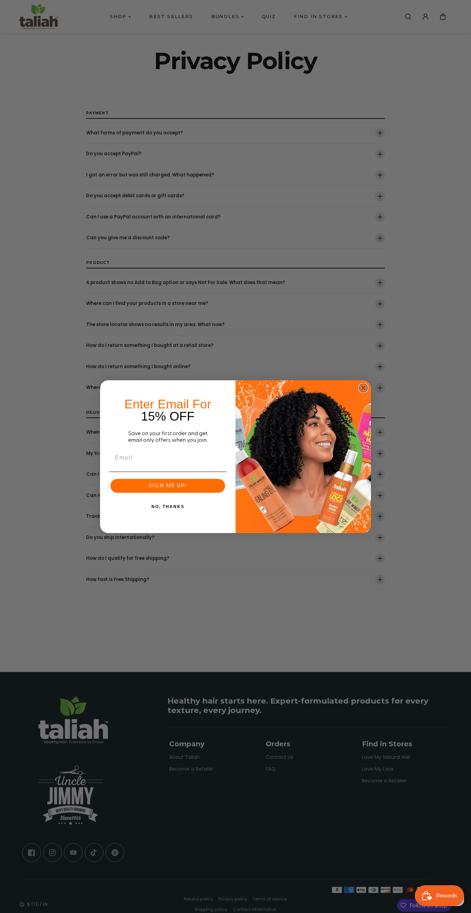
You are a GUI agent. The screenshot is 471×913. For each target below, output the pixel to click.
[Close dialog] (363, 388)
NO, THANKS (167, 506)
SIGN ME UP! (168, 486)
